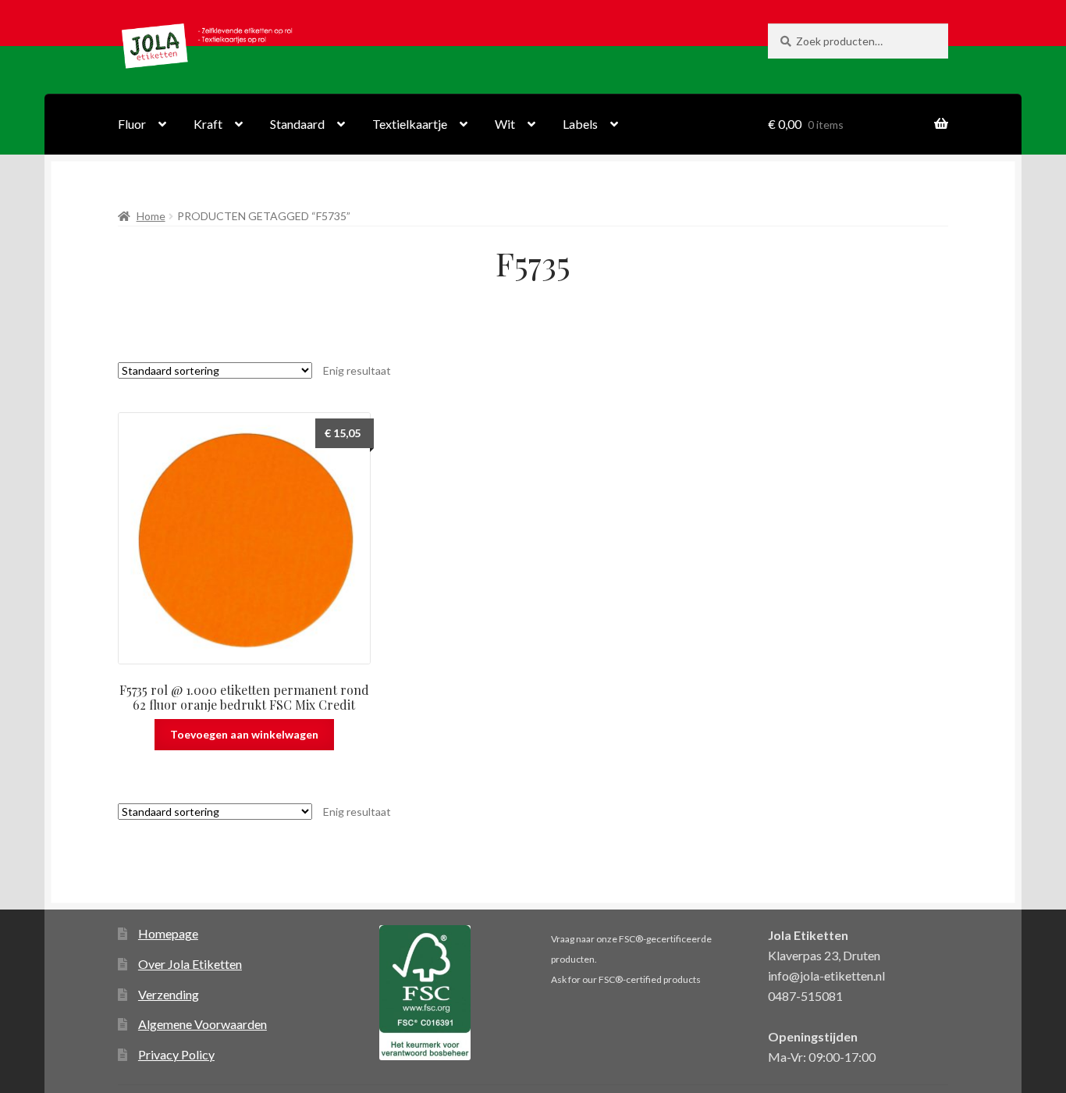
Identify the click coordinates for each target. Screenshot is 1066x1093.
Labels (580, 123)
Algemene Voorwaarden (202, 1023)
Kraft (208, 123)
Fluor (132, 123)
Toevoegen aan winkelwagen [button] (244, 734)
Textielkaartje (409, 123)
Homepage (168, 933)
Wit (505, 123)
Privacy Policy (176, 1054)
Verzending (168, 994)
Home (151, 216)
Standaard (297, 123)
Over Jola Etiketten (190, 963)
